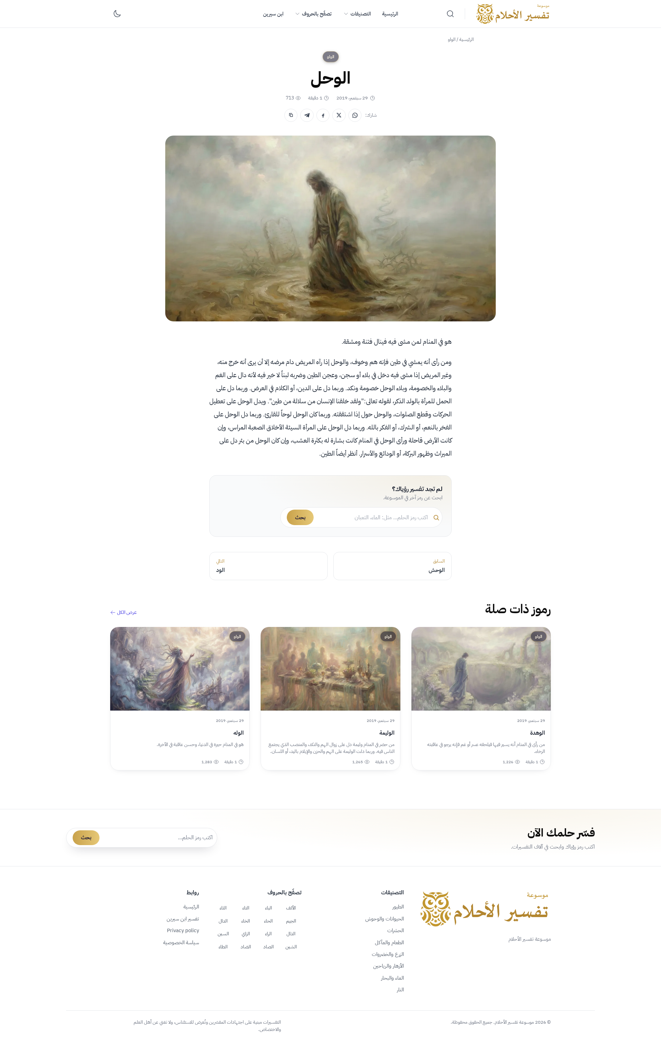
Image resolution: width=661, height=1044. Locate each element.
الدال (223, 921)
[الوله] (180, 669)
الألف (291, 908)
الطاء (223, 946)
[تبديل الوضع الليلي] (117, 14)
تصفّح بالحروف (317, 14)
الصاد (268, 946)
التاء (245, 908)
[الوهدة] (481, 669)
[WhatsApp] (354, 115)
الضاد (246, 946)
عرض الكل (127, 612)
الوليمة (386, 733)
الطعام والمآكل (389, 942)
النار (400, 989)
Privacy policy (183, 930)
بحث (300, 517)
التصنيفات (360, 14)
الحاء (268, 921)
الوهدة (537, 733)
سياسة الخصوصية (181, 942)
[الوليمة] (330, 669)
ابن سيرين (273, 14)
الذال (290, 933)
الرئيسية (390, 14)
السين (223, 933)
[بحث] (450, 14)
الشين (291, 946)
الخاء (245, 921)
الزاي (246, 933)
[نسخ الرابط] (290, 115)
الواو (451, 39)
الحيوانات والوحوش (384, 919)
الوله (238, 733)
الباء (268, 908)
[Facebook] (322, 115)
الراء (268, 933)
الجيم (291, 921)
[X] (338, 115)
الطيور (398, 906)
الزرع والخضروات (388, 954)
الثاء (223, 908)
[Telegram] (306, 115)
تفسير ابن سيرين (183, 919)
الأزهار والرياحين (388, 966)
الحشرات (395, 930)
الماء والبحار (392, 978)
